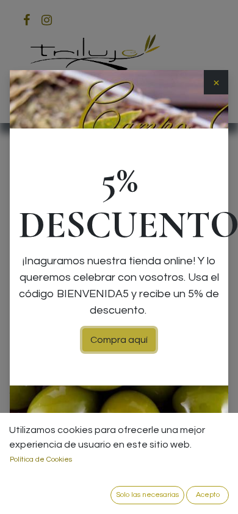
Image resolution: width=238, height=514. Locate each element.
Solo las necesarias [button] (147, 495)
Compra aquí (119, 340)
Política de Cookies (41, 459)
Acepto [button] (208, 495)
